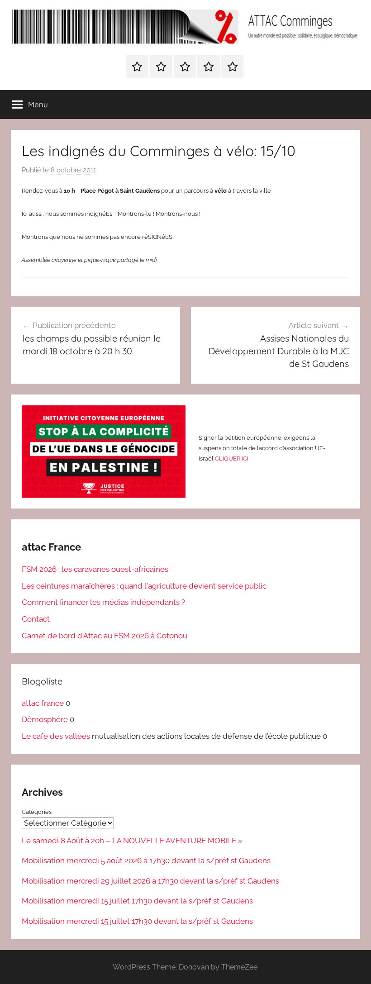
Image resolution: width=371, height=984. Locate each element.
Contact (36, 618)
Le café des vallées (56, 736)
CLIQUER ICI (231, 458)
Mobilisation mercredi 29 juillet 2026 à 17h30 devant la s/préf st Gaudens (150, 880)
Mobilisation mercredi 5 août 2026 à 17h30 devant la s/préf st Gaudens (146, 860)
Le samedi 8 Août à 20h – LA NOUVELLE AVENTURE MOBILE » (132, 840)
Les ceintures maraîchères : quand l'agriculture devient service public (144, 585)
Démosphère (45, 719)
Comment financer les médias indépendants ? (103, 602)
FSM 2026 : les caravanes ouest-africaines (95, 569)
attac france (43, 703)
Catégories (37, 811)
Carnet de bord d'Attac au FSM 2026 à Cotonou (104, 635)
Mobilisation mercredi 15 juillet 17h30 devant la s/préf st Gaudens (137, 900)
